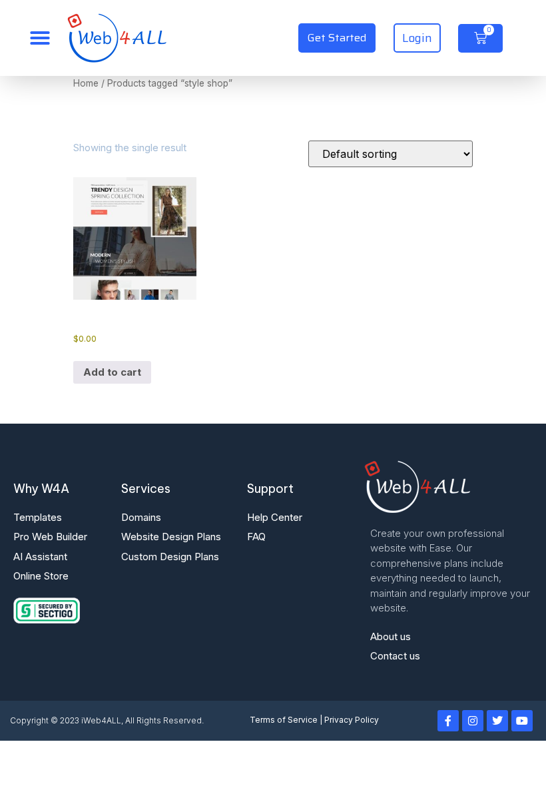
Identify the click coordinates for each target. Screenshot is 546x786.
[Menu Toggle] (40, 38)
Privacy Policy (351, 720)
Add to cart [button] (112, 372)
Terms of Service (284, 720)
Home (86, 83)
